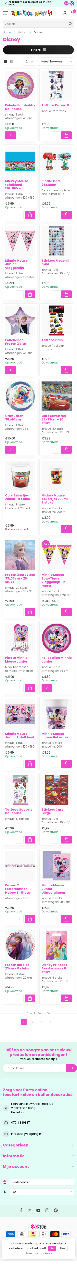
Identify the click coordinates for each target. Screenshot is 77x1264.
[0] (72, 13)
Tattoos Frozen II (55, 105)
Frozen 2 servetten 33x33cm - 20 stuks (20, 578)
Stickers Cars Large (52, 811)
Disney (38, 32)
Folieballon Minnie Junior (57, 659)
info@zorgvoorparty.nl (26, 1134)
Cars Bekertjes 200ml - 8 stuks (17, 497)
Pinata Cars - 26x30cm (52, 183)
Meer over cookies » (39, 1253)
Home (7, 32)
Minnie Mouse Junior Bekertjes (55, 735)
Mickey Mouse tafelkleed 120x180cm (16, 184)
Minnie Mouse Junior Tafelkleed (19, 735)
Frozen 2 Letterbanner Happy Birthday (18, 889)
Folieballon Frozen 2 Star (15, 342)
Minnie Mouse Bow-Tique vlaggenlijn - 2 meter (53, 580)
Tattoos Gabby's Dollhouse (18, 811)
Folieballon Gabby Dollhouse (20, 107)
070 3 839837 (20, 1123)
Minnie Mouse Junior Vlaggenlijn (16, 264)
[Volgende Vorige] (50, 1022)
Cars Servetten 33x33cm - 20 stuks (54, 419)
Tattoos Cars (52, 340)
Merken (22, 32)
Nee (63, 1248)
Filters (36, 50)
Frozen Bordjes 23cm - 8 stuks (17, 966)
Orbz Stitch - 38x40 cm (15, 417)
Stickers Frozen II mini (55, 262)
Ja (52, 1248)
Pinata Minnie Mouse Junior (16, 659)
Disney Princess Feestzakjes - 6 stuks (54, 968)
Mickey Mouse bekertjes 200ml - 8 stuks (56, 499)
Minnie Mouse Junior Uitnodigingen (53, 889)
